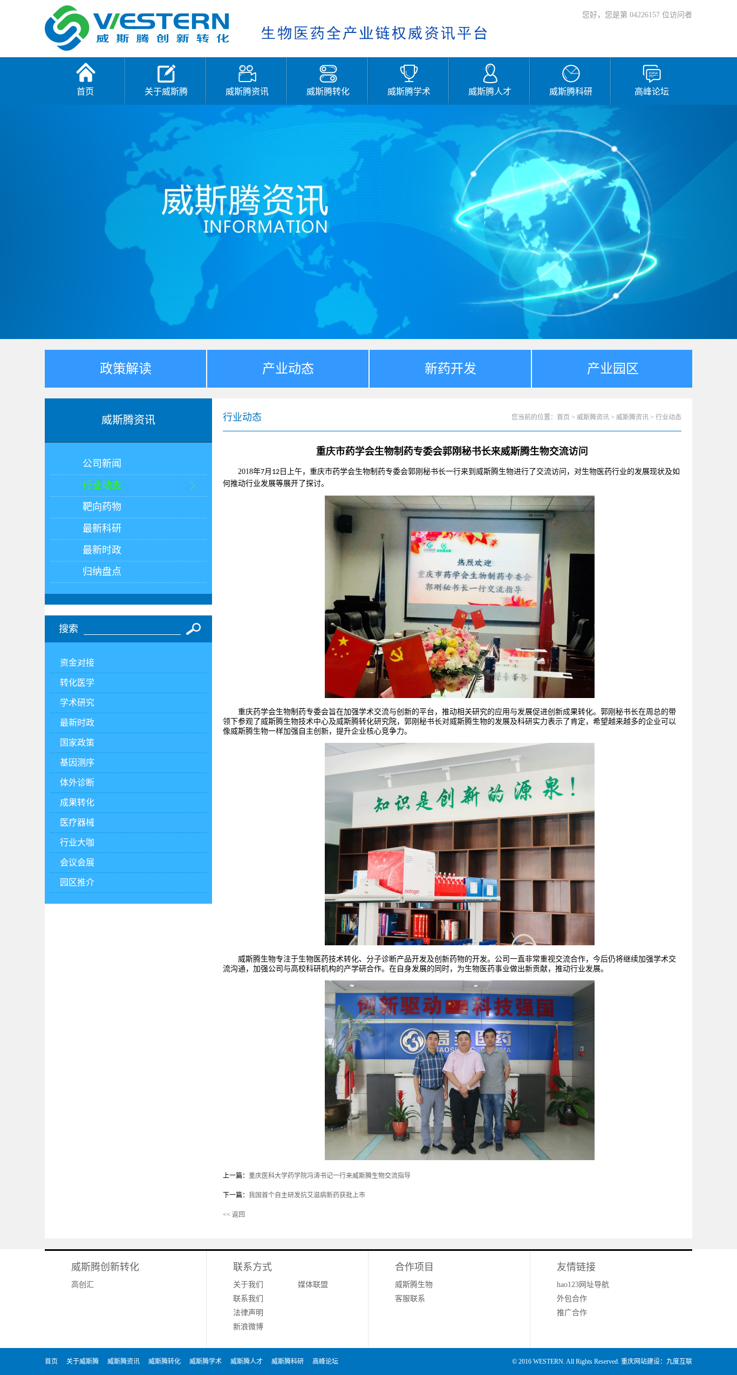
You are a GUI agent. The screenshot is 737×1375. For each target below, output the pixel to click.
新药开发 (450, 369)
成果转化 (77, 802)
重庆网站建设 (640, 1361)
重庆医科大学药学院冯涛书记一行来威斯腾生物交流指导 (330, 1176)
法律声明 (248, 1313)
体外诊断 (77, 782)
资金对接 (77, 662)
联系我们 (248, 1299)
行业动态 (102, 485)
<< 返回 (234, 1214)
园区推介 (77, 882)
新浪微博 (248, 1327)
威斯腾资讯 (123, 1361)
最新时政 (102, 550)
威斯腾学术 (205, 1361)
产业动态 (288, 369)
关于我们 (248, 1285)
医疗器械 (77, 822)
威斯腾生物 (414, 1285)
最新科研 (102, 528)
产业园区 (613, 369)
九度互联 (679, 1361)
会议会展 (77, 862)
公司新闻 (102, 463)
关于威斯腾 (82, 1361)
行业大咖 (77, 842)
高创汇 (82, 1285)
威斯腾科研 (287, 1361)
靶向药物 (102, 507)
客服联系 (410, 1299)
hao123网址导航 (583, 1285)
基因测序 (77, 762)
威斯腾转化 (164, 1361)
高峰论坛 (325, 1361)
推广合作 (572, 1313)
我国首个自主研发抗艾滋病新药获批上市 (307, 1195)
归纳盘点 (102, 571)
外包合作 (572, 1299)
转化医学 (77, 682)
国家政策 (77, 742)
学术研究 (77, 702)
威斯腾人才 (246, 1361)
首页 (563, 417)
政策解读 (126, 369)
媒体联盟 (313, 1285)
